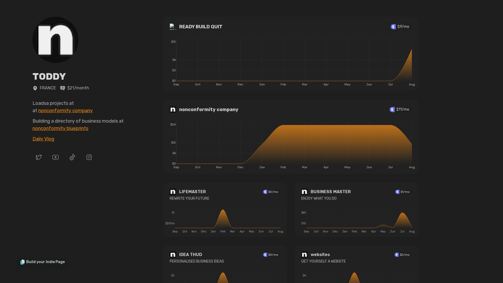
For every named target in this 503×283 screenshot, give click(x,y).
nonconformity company (65, 110)
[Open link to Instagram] (89, 157)
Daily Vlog (43, 139)
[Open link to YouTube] (55, 157)
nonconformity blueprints (60, 128)
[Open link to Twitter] (38, 157)
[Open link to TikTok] (72, 157)
